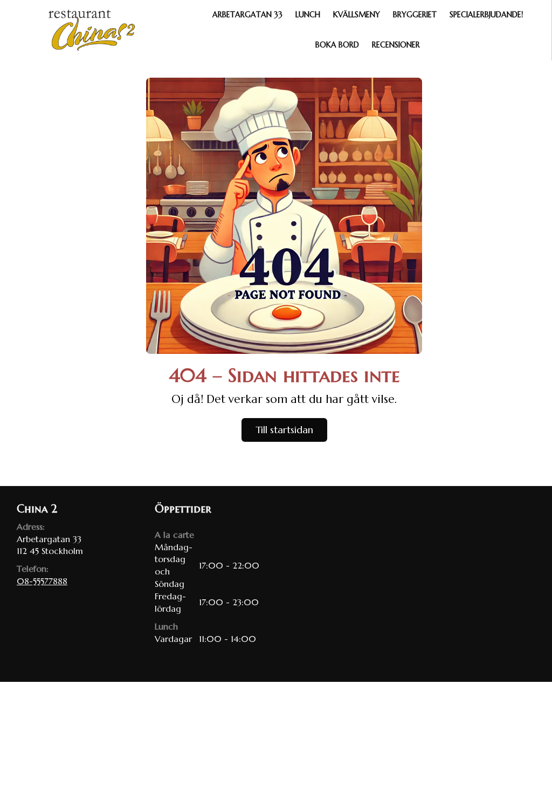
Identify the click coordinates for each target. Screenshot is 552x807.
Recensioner (396, 45)
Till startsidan (284, 429)
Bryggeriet (415, 14)
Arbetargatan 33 (247, 14)
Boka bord (337, 45)
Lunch (307, 14)
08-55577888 (42, 581)
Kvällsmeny (356, 14)
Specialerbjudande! (486, 14)
